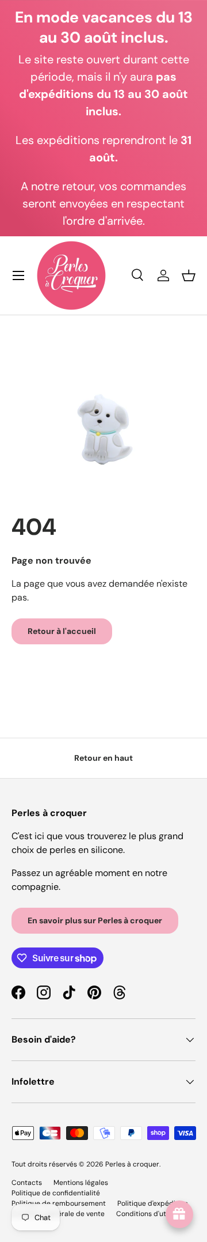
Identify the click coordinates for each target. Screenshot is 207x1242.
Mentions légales (80, 1182)
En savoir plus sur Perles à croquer (95, 920)
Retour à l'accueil (62, 631)
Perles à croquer (132, 1164)
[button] (188, 275)
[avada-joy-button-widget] (179, 1214)
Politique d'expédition (152, 1203)
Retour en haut (103, 758)
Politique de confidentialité (56, 1193)
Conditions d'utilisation (153, 1213)
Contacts (27, 1182)
